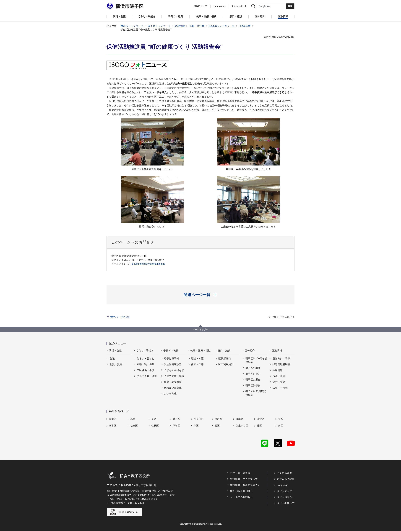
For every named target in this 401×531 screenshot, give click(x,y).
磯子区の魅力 (252, 373)
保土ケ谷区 (242, 425)
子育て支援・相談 (174, 376)
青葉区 (113, 419)
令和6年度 (244, 26)
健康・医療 (197, 364)
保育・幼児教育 (173, 382)
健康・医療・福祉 (200, 350)
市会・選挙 (279, 376)
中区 (196, 425)
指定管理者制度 (281, 364)
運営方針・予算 (281, 358)
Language (282, 485)
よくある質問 (284, 473)
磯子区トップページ (159, 26)
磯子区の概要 (252, 368)
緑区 (259, 425)
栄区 (280, 419)
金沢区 (218, 419)
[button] (200, 295)
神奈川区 (199, 419)
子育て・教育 (170, 350)
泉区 (153, 419)
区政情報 (180, 26)
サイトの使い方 (285, 503)
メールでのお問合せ (241, 497)
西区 (217, 425)
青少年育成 (170, 393)
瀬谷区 (113, 425)
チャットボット (239, 6)
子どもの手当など (174, 370)
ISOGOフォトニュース (221, 26)
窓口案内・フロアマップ (244, 479)
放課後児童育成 (173, 388)
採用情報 (278, 370)
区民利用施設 (225, 364)
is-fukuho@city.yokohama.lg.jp (148, 263)
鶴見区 (155, 425)
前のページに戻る (120, 317)
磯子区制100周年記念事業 (256, 360)
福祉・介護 (197, 358)
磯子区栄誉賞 (252, 385)
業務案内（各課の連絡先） (245, 485)
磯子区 (176, 419)
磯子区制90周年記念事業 (255, 393)
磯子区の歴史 (252, 379)
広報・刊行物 (196, 26)
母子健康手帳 (171, 358)
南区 (280, 425)
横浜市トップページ (132, 26)
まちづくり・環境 (147, 376)
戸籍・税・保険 (145, 364)
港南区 (239, 419)
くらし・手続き (145, 350)
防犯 (112, 358)
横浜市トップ (200, 6)
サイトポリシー (285, 497)
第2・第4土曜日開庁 (241, 491)
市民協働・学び (145, 370)
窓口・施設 (224, 350)
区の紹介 (250, 350)
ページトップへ (200, 329)
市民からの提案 (285, 479)
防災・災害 (116, 364)
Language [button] (219, 6)
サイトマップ (284, 491)
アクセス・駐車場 (240, 473)
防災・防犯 (115, 350)
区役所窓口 (224, 358)
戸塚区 (176, 425)
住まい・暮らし (145, 358)
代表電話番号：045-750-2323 (127, 503)
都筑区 (134, 425)
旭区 (132, 419)
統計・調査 (279, 382)
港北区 (260, 419)
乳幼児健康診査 (173, 364)
